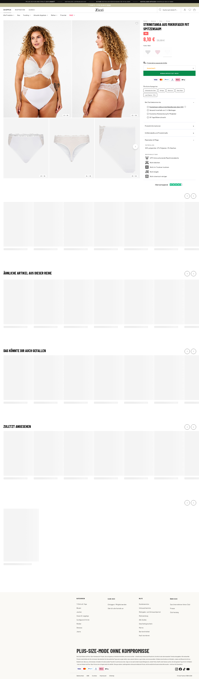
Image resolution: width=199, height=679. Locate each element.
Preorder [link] (63, 15)
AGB (88, 676)
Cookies (94, 676)
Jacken (79, 612)
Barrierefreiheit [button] (144, 632)
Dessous (153, 21)
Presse (172, 608)
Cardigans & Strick (83, 620)
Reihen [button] (53, 15)
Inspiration (20, 10)
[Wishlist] (137, 23)
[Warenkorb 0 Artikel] (194, 9)
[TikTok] (184, 668)
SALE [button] (71, 15)
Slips (161, 21)
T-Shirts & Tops (82, 604)
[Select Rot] (157, 52)
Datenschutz (80, 676)
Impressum (103, 676)
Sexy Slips (180, 90)
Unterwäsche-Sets (150, 90)
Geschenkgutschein (145, 624)
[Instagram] (176, 668)
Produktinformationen (153, 126)
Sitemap (111, 676)
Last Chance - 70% (150, 95)
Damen (145, 21)
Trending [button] (26, 15)
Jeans (79, 632)
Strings (168, 21)
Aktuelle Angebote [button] (40, 15)
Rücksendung (143, 616)
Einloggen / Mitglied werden (117, 604)
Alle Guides (142, 620)
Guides (32, 10)
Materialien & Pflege (152, 140)
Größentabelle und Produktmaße (156, 133)
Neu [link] (18, 15)
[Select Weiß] (167, 52)
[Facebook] (180, 668)
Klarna (141, 628)
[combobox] (169, 10)
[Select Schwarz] (147, 52)
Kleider (79, 624)
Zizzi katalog (174, 612)
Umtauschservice (145, 608)
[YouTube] (188, 668)
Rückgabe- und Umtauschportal (150, 612)
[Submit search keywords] (160, 10)
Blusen (79, 608)
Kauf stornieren (144, 635)
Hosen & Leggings (83, 616)
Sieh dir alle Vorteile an (116, 608)
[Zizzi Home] (99, 9)
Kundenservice (144, 604)
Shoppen (7, 10)
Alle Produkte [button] (8, 15)
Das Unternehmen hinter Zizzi (180, 604)
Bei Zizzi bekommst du (153, 102)
